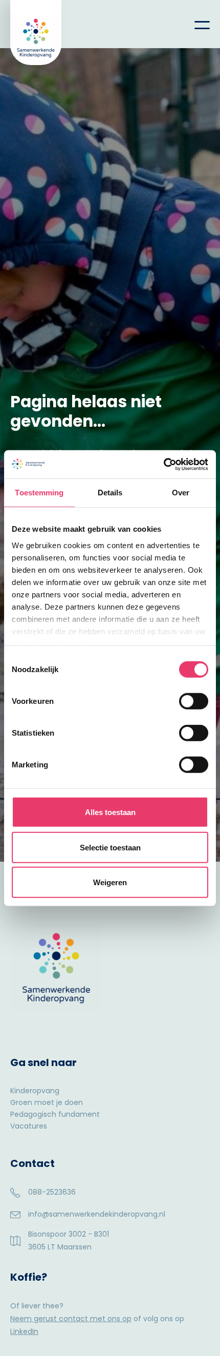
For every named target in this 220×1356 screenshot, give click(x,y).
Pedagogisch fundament (55, 1115)
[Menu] (194, 24)
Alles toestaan (110, 812)
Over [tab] (180, 492)
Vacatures (28, 1126)
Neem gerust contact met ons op (70, 1318)
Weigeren (110, 882)
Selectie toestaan (110, 847)
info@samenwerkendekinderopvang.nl (96, 1214)
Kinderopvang (34, 1091)
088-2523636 (52, 1192)
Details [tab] (110, 492)
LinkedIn (24, 1331)
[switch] (193, 701)
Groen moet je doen (46, 1103)
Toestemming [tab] (39, 492)
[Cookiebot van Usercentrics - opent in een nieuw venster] (163, 464)
